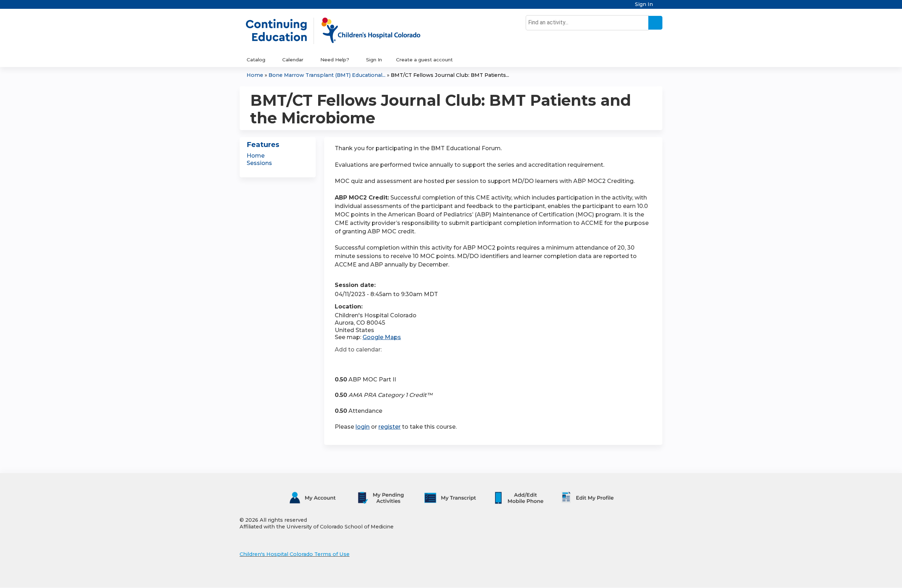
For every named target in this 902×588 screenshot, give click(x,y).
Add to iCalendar (373, 362)
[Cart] (660, 7)
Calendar (292, 59)
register (389, 426)
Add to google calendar (342, 362)
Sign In (644, 4)
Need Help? (334, 59)
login (363, 426)
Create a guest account (424, 59)
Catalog (256, 59)
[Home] (340, 31)
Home (255, 75)
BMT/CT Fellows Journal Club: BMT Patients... (450, 75)
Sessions (259, 163)
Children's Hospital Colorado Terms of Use (295, 554)
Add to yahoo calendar (358, 362)
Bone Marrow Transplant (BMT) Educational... (326, 75)
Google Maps (382, 337)
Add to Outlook (390, 362)
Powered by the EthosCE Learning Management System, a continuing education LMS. (637, 576)
